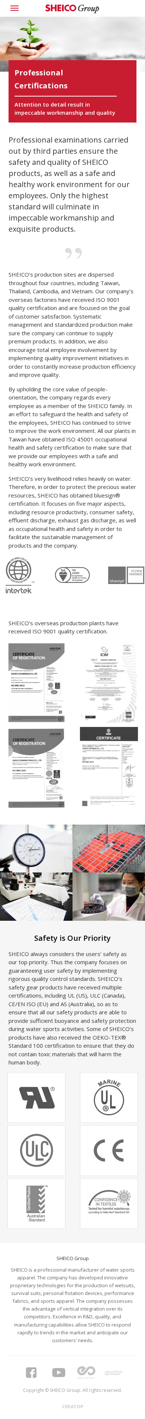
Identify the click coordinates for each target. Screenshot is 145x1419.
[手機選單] (16, 8)
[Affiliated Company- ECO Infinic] (86, 1373)
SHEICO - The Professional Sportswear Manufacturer (72, 9)
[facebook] (31, 1373)
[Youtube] (59, 1373)
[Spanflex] (114, 1373)
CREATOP (72, 1406)
